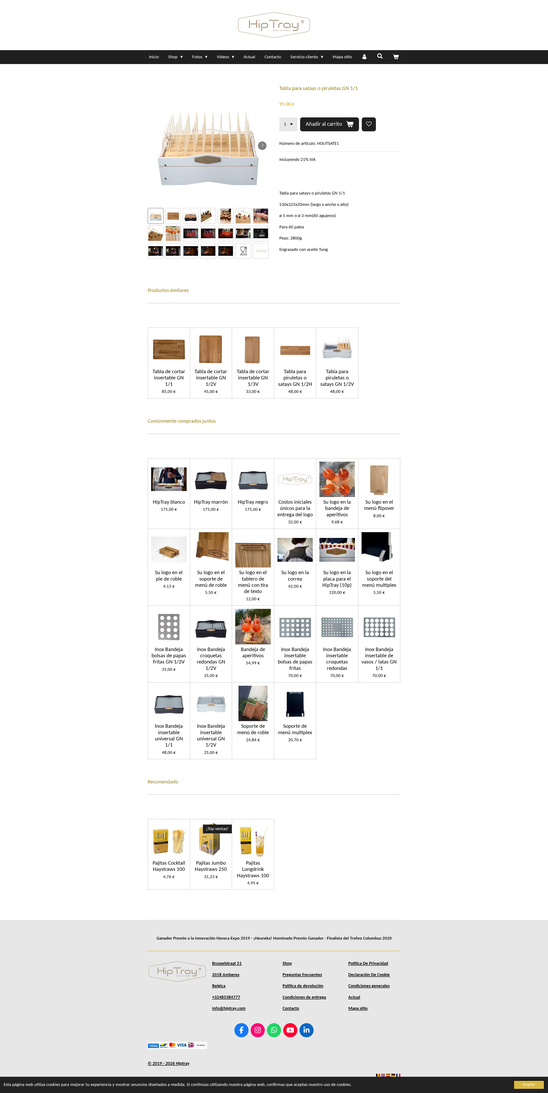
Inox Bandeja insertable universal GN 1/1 (169, 736)
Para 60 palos (291, 227)
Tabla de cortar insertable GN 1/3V (253, 378)
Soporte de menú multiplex (295, 729)
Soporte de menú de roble (253, 729)
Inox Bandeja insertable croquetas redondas (337, 659)
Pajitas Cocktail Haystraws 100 (169, 866)
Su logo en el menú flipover (379, 505)
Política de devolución (303, 986)
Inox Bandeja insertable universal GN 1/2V (211, 736)
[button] (156, 216)
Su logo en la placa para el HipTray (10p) (337, 579)
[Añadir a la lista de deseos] (369, 124)
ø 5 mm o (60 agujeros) (307, 216)
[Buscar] (380, 56)
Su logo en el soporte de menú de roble (211, 579)
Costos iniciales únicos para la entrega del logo (295, 509)
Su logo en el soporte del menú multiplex (379, 579)
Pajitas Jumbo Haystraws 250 (211, 866)
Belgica (218, 986)
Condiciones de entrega (304, 997)
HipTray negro (253, 502)
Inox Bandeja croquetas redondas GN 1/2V (211, 659)
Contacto (291, 1008)
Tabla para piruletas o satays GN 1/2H (295, 378)
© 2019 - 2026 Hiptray (168, 1063)
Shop (287, 963)
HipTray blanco (169, 502)
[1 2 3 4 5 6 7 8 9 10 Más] (288, 124)
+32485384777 (226, 997)
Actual (354, 997)
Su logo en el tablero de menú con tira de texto (253, 582)
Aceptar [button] (529, 1085)
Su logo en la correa (295, 576)
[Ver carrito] (395, 57)
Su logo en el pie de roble (169, 576)
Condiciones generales (369, 986)
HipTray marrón (211, 502)
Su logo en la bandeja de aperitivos (337, 509)
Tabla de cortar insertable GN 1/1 (169, 378)
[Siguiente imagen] (262, 145)
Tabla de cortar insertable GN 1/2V (211, 378)
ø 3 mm (305, 216)
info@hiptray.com (229, 1008)
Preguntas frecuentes (302, 975)
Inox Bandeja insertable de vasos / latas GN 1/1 (379, 659)
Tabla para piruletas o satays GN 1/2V (337, 378)
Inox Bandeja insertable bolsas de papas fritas (295, 659)
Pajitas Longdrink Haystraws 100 (253, 870)
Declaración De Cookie (369, 975)
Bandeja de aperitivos (253, 653)
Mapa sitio (358, 1008)
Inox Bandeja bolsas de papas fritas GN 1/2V (169, 656)
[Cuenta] (364, 57)
